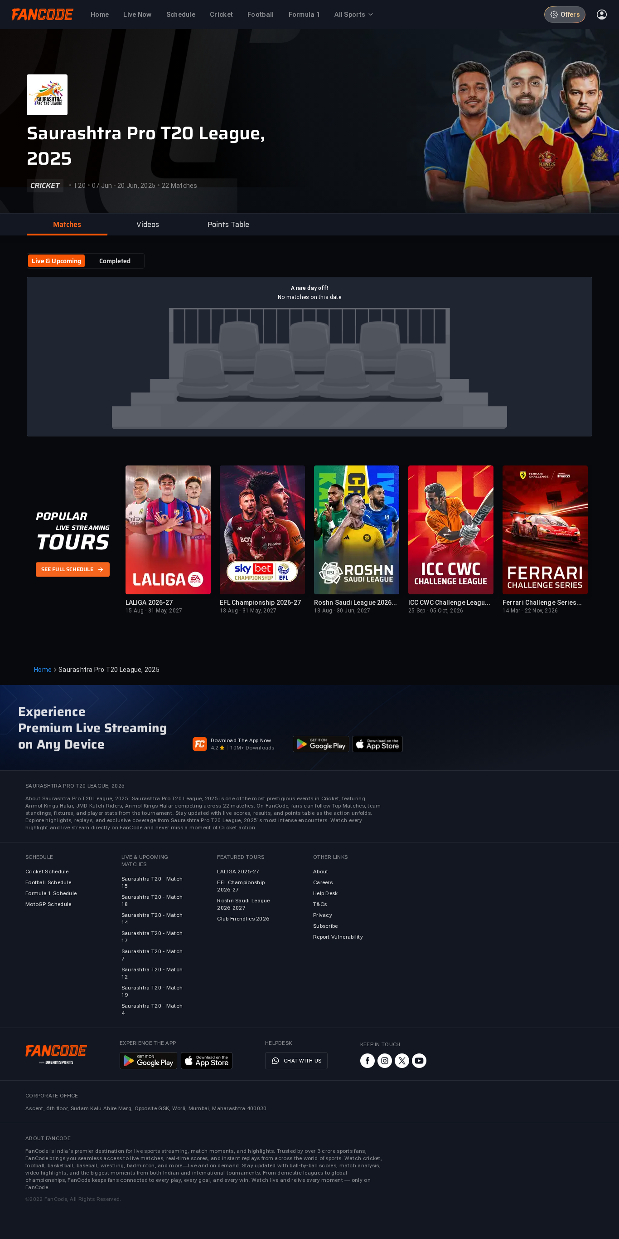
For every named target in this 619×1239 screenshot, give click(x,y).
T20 (79, 185)
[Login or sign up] (602, 14)
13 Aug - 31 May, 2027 (248, 610)
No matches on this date (309, 297)
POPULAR (61, 516)
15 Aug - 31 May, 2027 (154, 610)
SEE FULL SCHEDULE (67, 569)
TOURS (72, 542)
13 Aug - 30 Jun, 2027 (342, 610)
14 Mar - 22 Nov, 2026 (530, 610)
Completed (115, 260)
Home (43, 669)
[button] (67, 224)
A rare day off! (310, 288)
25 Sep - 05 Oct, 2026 (435, 610)
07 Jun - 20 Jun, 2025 (123, 185)
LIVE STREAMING (83, 528)
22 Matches (180, 185)
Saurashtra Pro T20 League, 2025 (146, 146)
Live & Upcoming (57, 260)
